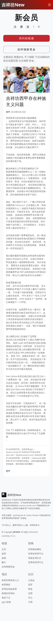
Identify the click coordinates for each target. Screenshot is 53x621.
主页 (4, 549)
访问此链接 (26, 38)
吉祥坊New (13, 5)
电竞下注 (6, 597)
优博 (30, 593)
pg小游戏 (6, 601)
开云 (30, 597)
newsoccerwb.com (27, 505)
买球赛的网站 (34, 549)
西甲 (8, 111)
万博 (30, 601)
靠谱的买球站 (8, 593)
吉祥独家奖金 (26, 49)
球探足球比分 (34, 557)
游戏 (4, 557)
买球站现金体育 (9, 588)
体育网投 (6, 584)
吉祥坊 (33, 117)
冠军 (30, 584)
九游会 (31, 580)
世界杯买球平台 (35, 553)
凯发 (30, 588)
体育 (4, 553)
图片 (4, 562)
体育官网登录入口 (10, 580)
